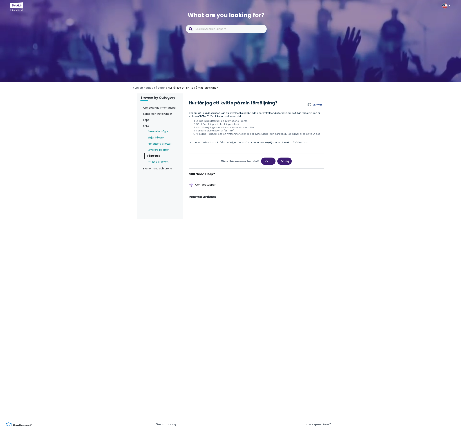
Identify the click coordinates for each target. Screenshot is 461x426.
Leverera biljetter (158, 150)
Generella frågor (158, 131)
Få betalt (153, 156)
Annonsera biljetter (159, 143)
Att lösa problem (158, 161)
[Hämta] (224, 170)
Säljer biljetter (156, 137)
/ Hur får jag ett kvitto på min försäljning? (192, 87)
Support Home (142, 87)
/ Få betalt (158, 87)
